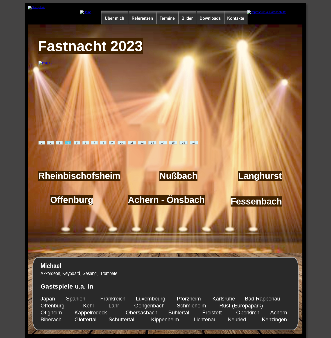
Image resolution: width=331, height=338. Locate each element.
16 (183, 142)
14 (162, 142)
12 (142, 142)
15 (173, 142)
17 (193, 142)
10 (121, 142)
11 (131, 142)
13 (152, 142)
